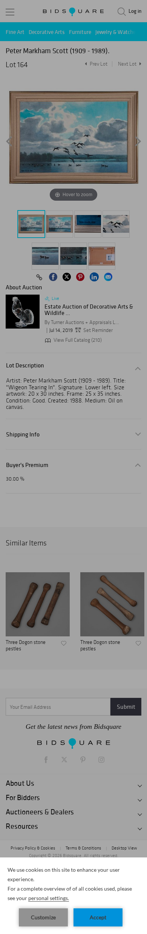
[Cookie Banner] (73, 895)
